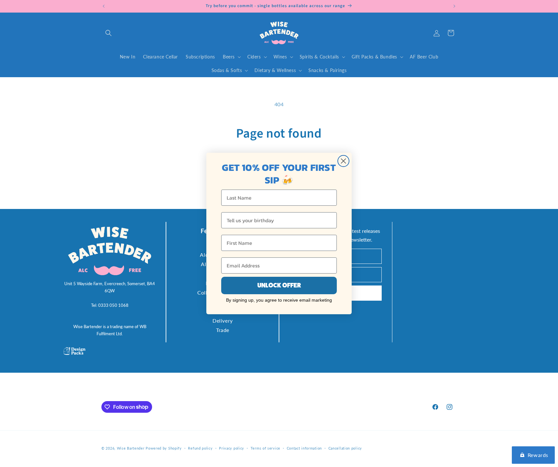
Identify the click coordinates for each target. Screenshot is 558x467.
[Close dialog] (343, 161)
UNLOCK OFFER (279, 285)
